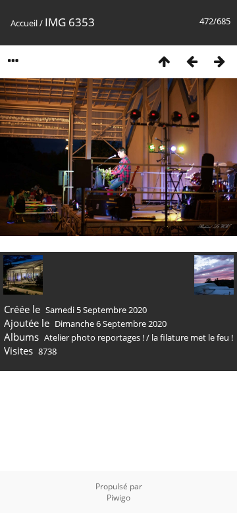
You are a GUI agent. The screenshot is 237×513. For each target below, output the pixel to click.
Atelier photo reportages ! (94, 337)
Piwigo (118, 497)
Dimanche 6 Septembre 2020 (111, 324)
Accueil (24, 23)
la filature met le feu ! (192, 337)
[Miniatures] (164, 61)
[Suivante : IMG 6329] (219, 61)
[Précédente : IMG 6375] (191, 61)
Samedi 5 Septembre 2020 (96, 310)
